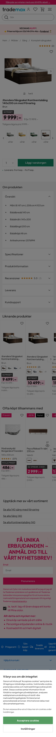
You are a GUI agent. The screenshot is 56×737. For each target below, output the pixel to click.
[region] (28, 703)
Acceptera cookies (28, 720)
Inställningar (28, 728)
